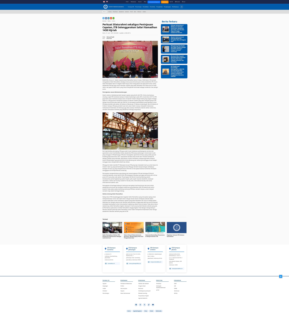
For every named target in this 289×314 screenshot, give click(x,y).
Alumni (140, 1)
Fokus (145, 311)
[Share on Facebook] (106, 18)
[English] (107, 1)
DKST (175, 283)
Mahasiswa (133, 1)
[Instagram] (140, 304)
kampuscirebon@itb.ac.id (156, 262)
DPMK (175, 288)
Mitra (145, 1)
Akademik (121, 11)
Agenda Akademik (142, 298)
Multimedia (159, 311)
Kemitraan (176, 291)
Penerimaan (138, 6)
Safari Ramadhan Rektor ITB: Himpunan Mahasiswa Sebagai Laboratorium (112, 236)
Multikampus (175, 6)
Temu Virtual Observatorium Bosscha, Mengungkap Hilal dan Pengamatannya (133, 236)
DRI (175, 286)
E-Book (151, 311)
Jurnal (157, 290)
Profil (127, 1)
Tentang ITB (131, 6)
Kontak (178, 1)
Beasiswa (140, 288)
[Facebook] (136, 304)
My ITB (171, 1)
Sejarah (104, 283)
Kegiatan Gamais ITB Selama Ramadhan (175, 235)
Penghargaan (167, 6)
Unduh (104, 288)
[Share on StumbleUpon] (111, 18)
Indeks (144, 11)
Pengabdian (159, 6)
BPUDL (175, 293)
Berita (109, 21)
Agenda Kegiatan (137, 311)
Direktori (105, 291)
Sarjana (122, 291)
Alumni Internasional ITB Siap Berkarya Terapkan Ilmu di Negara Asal (178, 39)
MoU (135, 11)
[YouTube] (152, 304)
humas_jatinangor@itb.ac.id (135, 263)
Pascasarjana (124, 288)
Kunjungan (105, 286)
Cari (184, 1)
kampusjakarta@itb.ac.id (177, 268)
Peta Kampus (106, 293)
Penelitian (152, 6)
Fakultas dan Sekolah (143, 283)
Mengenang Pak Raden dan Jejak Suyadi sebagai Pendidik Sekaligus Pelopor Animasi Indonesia (178, 48)
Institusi (127, 11)
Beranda (104, 21)
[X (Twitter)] (144, 304)
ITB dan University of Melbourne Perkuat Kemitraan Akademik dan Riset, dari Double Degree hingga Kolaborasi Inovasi (177, 29)
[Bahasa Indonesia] (104, 1)
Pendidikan (146, 6)
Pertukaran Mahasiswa (126, 283)
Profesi (122, 286)
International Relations (154, 2)
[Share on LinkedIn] (108, 18)
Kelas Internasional (125, 293)
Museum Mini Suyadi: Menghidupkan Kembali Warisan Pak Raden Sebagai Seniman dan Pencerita (178, 59)
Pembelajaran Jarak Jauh (144, 291)
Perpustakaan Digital (143, 295)
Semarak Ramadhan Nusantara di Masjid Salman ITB (155, 235)
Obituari (139, 11)
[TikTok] (148, 304)
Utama (110, 11)
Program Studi (141, 286)
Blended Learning (142, 293)
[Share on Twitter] (103, 18)
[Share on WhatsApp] (113, 18)
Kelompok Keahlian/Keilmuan (160, 286)
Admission (164, 2)
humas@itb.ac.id (111, 263)
